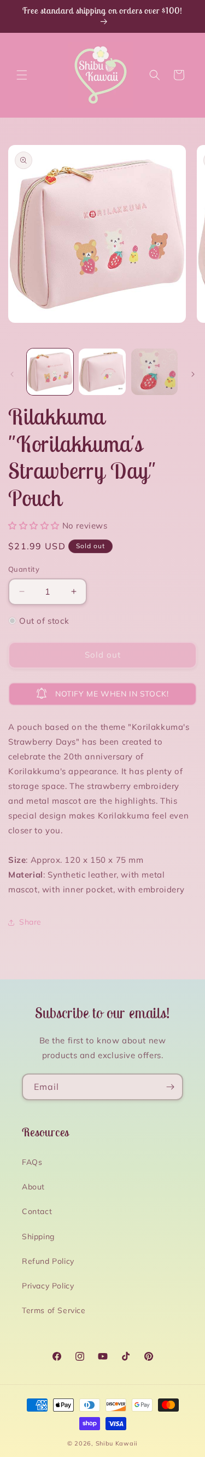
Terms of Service (54, 1310)
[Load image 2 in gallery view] (102, 372)
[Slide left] (12, 374)
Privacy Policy (48, 1286)
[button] (22, 75)
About (33, 1187)
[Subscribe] (170, 1086)
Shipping (38, 1236)
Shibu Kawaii (117, 1443)
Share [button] (30, 922)
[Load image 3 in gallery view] (154, 372)
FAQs (32, 1162)
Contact (37, 1211)
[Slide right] (193, 374)
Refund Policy (48, 1261)
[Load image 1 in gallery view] (50, 372)
